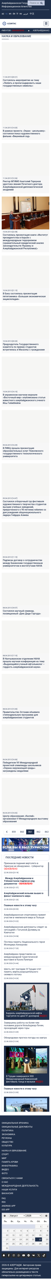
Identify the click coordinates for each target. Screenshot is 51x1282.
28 (33, 1244)
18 (13, 1239)
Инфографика (10, 1166)
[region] (26, 987)
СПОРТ (5, 1154)
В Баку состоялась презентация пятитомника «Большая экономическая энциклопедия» (24, 296)
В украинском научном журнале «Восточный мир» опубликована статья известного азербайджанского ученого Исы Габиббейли (24, 398)
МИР (4, 1158)
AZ (3, 13)
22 (40, 1239)
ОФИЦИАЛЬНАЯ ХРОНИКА (15, 1123)
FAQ (4, 1198)
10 (7, 1235)
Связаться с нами (12, 1178)
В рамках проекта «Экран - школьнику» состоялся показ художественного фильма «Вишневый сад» (24, 133)
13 (27, 1235)
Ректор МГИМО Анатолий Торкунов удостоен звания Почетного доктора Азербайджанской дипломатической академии (23, 185)
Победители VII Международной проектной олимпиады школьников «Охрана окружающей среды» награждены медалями (22, 766)
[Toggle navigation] (45, 23)
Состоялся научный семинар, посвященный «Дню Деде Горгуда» (22, 612)
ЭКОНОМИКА (8, 1134)
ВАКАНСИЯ (7, 1193)
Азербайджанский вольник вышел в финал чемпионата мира (23, 894)
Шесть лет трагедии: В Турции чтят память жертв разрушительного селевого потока (22, 972)
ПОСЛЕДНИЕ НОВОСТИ (20, 857)
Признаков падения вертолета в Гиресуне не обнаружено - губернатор (23, 866)
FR (17, 13)
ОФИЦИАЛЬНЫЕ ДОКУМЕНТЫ (17, 1127)
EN (10, 13)
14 (33, 1235)
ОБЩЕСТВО (7, 1142)
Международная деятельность (20, 1186)
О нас (5, 1182)
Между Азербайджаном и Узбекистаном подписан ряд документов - (19, 881)
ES (21, 13)
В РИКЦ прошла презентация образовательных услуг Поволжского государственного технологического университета (23, 452)
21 (33, 1239)
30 (47, 1244)
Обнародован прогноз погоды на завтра (25, 1037)
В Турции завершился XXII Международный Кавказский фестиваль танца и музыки (24, 1079)
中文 (32, 13)
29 (40, 1244)
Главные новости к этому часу (20, 905)
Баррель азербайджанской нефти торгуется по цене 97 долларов (26, 1014)
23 (47, 1239)
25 (13, 1244)
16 (47, 1235)
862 (38, 831)
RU (7, 13)
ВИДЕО (5, 1169)
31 (7, 1248)
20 (27, 1239)
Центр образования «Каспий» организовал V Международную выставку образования (25, 819)
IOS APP (5, 1209)
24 (7, 1244)
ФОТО (5, 1173)
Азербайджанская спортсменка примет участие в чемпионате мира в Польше (25, 916)
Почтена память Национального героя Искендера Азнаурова (24, 943)
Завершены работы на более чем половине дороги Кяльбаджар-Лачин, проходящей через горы (24, 1025)
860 (22, 831)
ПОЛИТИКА (7, 1130)
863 (47, 831)
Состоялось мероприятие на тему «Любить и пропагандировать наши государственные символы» (22, 83)
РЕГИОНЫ (7, 1138)
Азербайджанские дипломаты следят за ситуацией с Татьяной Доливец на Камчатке (25, 930)
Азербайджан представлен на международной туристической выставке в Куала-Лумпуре (21, 957)
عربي (25, 13)
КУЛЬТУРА (7, 1145)
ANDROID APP (8, 1206)
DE (14, 13)
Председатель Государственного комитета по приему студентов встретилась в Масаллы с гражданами (24, 347)
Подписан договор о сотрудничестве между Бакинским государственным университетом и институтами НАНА (23, 563)
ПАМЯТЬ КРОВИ (10, 1162)
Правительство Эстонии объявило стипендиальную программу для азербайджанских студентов (21, 715)
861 (30, 831)
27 (27, 1244)
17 (7, 1239)
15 (40, 1235)
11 (13, 1235)
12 (20, 1235)
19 (20, 1239)
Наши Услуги (9, 1189)
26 (20, 1244)
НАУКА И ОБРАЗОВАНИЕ (14, 1150)
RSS (4, 1202)
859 (14, 831)
